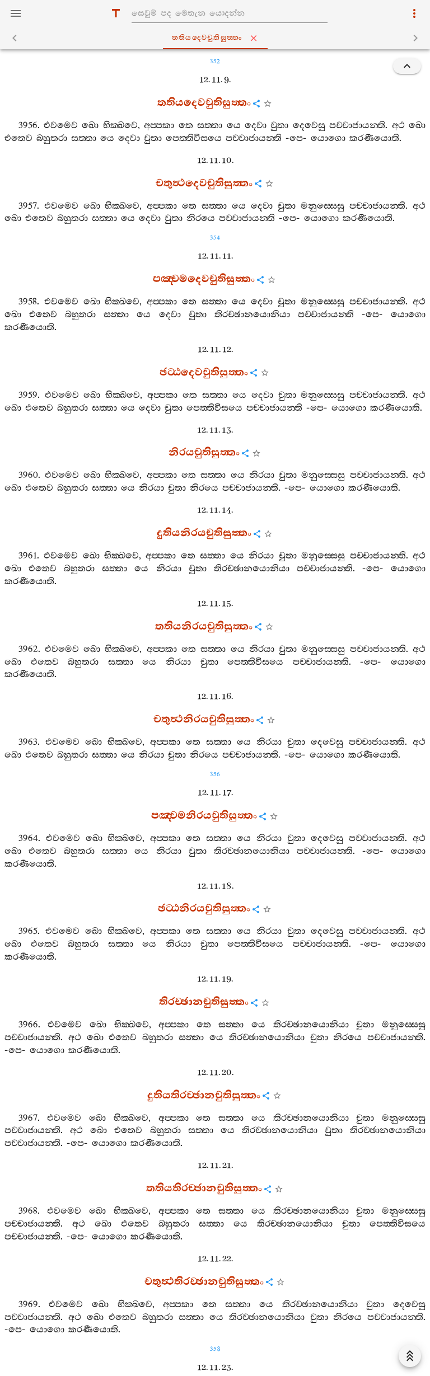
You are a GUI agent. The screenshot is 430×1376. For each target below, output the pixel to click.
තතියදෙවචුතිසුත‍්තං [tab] (207, 38)
